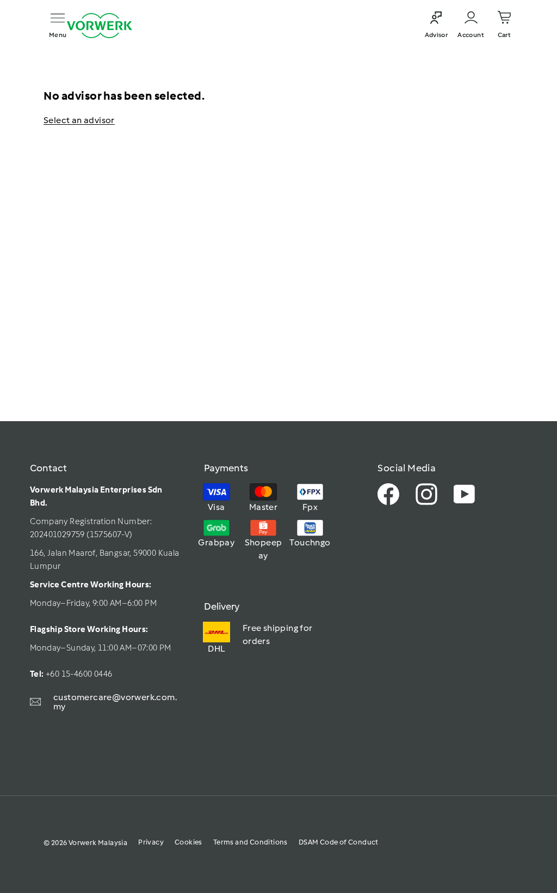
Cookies (188, 842)
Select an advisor (79, 120)
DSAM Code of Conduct (339, 842)
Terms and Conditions (250, 842)
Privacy (151, 842)
